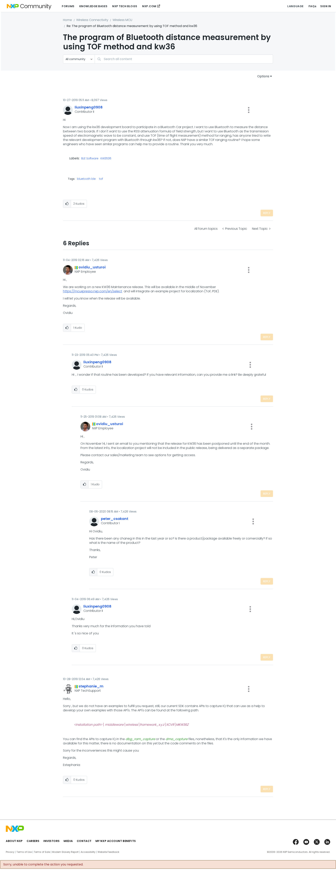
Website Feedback (108, 852)
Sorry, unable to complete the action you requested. (43, 864)
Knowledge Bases (93, 6)
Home (67, 20)
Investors (51, 841)
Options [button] (263, 76)
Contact (84, 841)
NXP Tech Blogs (124, 6)
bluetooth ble (86, 179)
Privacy (10, 852)
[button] (249, 110)
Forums (68, 6)
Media (68, 841)
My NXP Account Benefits (115, 841)
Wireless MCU (122, 20)
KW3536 (106, 158)
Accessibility (88, 852)
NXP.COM (149, 6)
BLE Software (89, 158)
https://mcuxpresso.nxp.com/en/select (92, 291)
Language (295, 6)
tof (101, 179)
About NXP (14, 841)
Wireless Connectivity (92, 20)
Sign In (325, 6)
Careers (33, 841)
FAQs (312, 6)
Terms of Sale (42, 852)
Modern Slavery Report (65, 852)
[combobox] (184, 59)
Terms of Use (24, 852)
